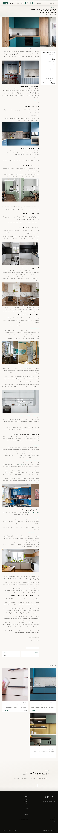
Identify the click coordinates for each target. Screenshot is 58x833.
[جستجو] (10, 3)
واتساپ (33, 648)
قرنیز (54, 821)
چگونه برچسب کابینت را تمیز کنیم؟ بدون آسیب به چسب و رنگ (16, 704)
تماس (13, 3)
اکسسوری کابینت (21, 464)
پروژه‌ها (27, 808)
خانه (55, 6)
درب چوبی (45, 3)
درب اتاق (54, 817)
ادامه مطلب (33, 710)
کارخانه (18, 3)
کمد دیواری (39, 3)
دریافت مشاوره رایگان (44, 785)
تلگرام (37, 648)
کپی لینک (28, 648)
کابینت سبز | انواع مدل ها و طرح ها (48, 749)
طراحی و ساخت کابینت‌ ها (33, 512)
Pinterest (9, 830)
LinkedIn (4, 830)
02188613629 (25, 814)
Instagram (14, 830)
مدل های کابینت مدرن (19, 174)
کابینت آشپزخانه (52, 3)
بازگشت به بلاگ (32, 785)
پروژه (22, 3)
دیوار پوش (53, 823)
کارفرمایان (5, 3)
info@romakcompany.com (23, 817)
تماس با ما (26, 801)
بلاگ (52, 6)
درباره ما (26, 799)
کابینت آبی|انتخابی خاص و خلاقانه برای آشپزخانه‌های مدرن (44, 704)
